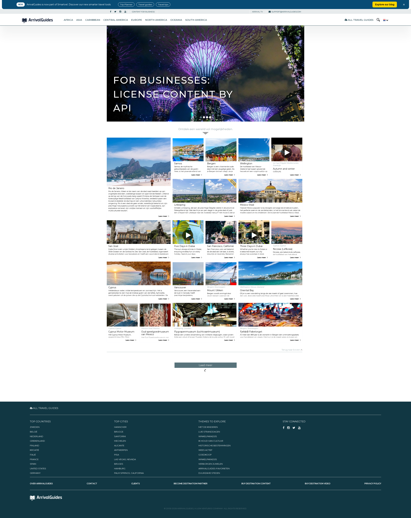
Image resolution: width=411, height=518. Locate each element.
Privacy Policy (372, 483)
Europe (136, 19)
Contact (92, 483)
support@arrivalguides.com (286, 12)
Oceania (176, 19)
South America (196, 19)
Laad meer (205, 365)
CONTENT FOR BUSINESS (143, 12)
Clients (135, 483)
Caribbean (92, 19)
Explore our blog (384, 4)
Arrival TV (257, 12)
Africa (68, 19)
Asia (79, 19)
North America (156, 19)
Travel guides (145, 4)
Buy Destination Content (256, 483)
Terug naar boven (291, 349)
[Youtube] (125, 12)
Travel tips (163, 4)
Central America (115, 19)
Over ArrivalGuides (41, 483)
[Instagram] (120, 12)
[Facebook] (110, 12)
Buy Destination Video (317, 483)
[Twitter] (115, 12)
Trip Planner (126, 4)
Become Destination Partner (190, 483)
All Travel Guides (360, 19)
